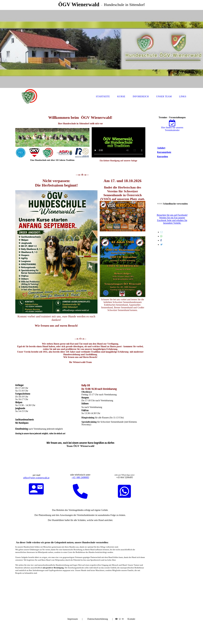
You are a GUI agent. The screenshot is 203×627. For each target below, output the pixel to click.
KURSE (121, 96)
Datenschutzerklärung (97, 619)
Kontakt (131, 619)
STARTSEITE (103, 96)
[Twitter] (161, 244)
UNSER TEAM (164, 96)
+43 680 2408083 (80, 477)
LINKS (182, 96)
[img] (101, 49)
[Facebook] (161, 240)
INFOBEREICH (141, 96)
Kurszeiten (162, 156)
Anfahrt (161, 148)
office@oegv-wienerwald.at (36, 477)
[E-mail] (161, 232)
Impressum (72, 619)
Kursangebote (164, 152)
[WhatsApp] (161, 236)
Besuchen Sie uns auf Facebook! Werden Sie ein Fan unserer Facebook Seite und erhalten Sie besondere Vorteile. (172, 219)
